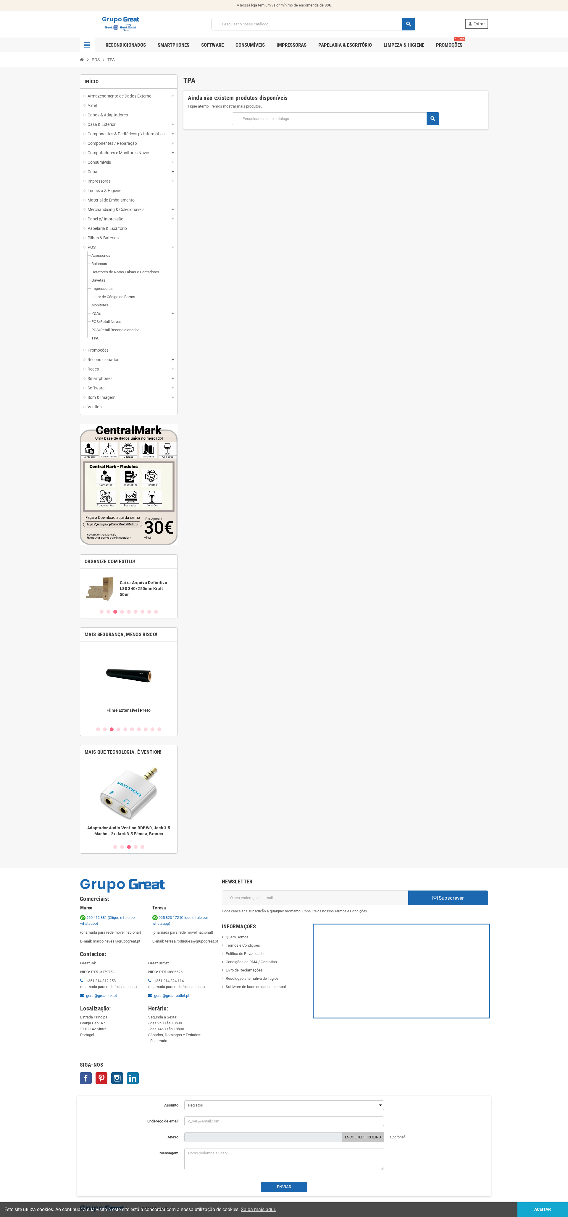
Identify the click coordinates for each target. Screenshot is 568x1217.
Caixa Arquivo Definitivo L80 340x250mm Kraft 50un (143, 588)
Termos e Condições (243, 945)
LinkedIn (133, 1078)
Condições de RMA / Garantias (251, 962)
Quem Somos (237, 937)
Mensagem (168, 1153)
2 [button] (108, 612)
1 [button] (102, 612)
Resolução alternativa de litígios (252, 978)
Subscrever (451, 898)
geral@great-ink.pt (101, 995)
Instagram (117, 1078)
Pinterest (101, 1078)
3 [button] (115, 612)
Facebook (86, 1078)
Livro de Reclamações (244, 970)
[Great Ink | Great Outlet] (121, 24)
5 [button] (129, 612)
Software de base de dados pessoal (256, 986)
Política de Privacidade (245, 953)
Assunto (171, 1105)
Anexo (172, 1137)
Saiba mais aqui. (258, 1209)
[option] (129, 588)
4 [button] (122, 612)
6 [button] (136, 612)
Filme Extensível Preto (128, 710)
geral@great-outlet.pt (171, 995)
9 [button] (156, 612)
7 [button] (142, 612)
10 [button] (159, 729)
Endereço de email (162, 1121)
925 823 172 (169, 917)
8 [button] (149, 612)
